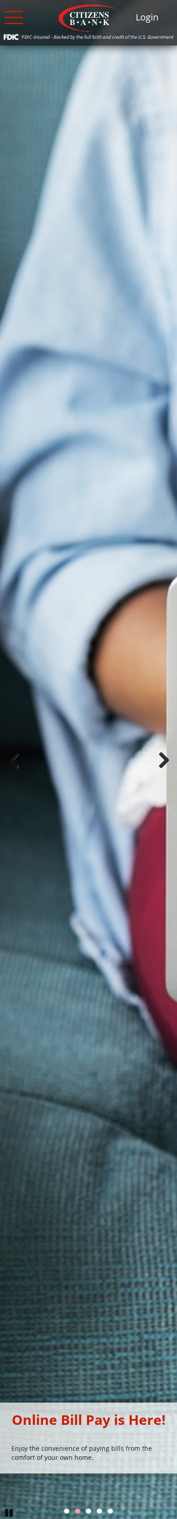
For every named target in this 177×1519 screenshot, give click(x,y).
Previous (14, 759)
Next (163, 759)
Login (147, 17)
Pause (9, 1512)
